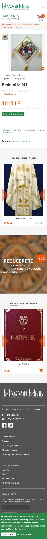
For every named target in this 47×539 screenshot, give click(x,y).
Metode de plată (9, 450)
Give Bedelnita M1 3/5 (7, 90)
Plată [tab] (41, 130)
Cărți (4, 474)
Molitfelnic (23, 364)
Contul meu (17, 409)
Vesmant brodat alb (23, 219)
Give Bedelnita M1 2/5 (5, 90)
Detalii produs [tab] (7, 131)
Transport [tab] (29, 130)
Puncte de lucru (9, 436)
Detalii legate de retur (12, 445)
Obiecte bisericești (13, 24)
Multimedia (8, 478)
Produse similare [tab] (19, 157)
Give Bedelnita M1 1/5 (3, 90)
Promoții (5, 409)
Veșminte (26, 24)
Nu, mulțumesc (24, 534)
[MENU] (43, 7)
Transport (6, 441)
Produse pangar (10, 483)
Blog (28, 409)
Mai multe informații (17, 529)
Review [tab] (17, 130)
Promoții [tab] (14, 303)
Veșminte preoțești (22, 141)
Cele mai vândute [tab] (28, 303)
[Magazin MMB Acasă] (15, 5)
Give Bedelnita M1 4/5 (10, 90)
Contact (36, 409)
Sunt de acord (8, 534)
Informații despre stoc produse (15, 454)
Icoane (5, 469)
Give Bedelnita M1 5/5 (12, 90)
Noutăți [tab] (32, 157)
